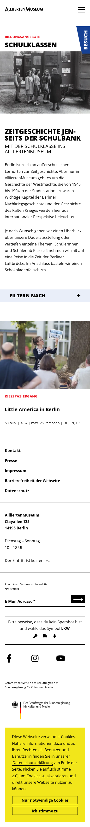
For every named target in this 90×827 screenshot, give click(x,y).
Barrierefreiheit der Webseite (32, 480)
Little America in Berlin (32, 409)
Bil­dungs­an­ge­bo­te (22, 36)
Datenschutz (17, 490)
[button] (83, 40)
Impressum (15, 470)
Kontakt (13, 450)
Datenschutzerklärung (32, 762)
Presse (11, 460)
